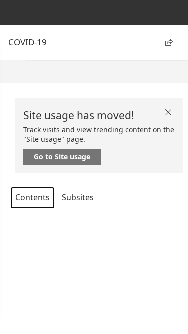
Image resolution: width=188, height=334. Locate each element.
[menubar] (106, 72)
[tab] (32, 198)
